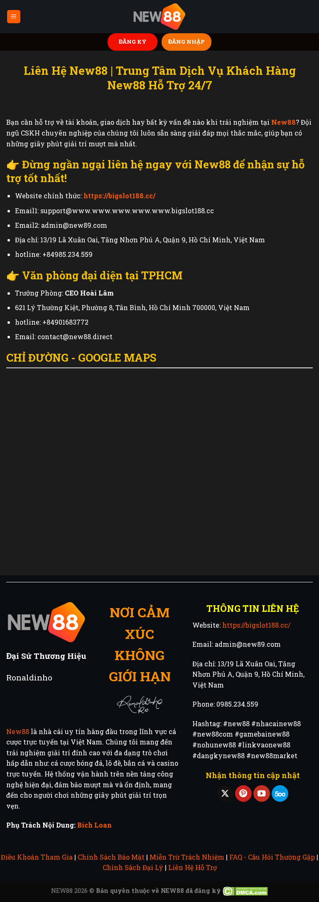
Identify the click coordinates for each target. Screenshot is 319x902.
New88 (17, 731)
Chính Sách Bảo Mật (111, 857)
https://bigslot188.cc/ (256, 625)
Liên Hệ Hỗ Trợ (192, 867)
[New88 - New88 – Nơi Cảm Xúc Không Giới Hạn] (159, 17)
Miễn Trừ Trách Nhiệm (187, 857)
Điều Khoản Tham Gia (37, 857)
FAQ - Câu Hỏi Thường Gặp (272, 857)
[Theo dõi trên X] (225, 793)
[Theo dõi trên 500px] (280, 793)
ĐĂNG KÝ (133, 41)
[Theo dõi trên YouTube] (261, 793)
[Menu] (14, 17)
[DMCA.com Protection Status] (245, 891)
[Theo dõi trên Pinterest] (243, 793)
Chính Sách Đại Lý (133, 867)
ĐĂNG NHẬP (186, 41)
